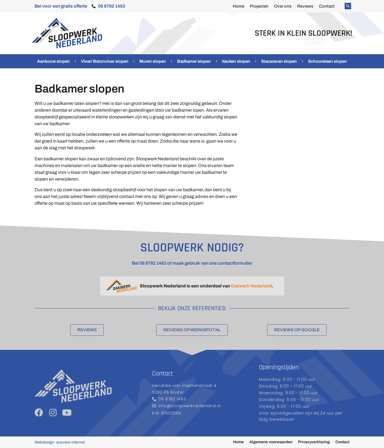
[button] (348, 6)
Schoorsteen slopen (327, 61)
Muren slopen (152, 61)
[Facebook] (39, 412)
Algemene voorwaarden (270, 442)
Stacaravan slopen (279, 61)
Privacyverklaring (314, 442)
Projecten (259, 6)
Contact (327, 6)
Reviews (305, 6)
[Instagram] (53, 412)
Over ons (283, 6)
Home (238, 6)
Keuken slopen (236, 61)
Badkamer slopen (194, 61)
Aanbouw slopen (53, 61)
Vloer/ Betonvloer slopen (104, 61)
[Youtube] (67, 412)
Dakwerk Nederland (251, 285)
